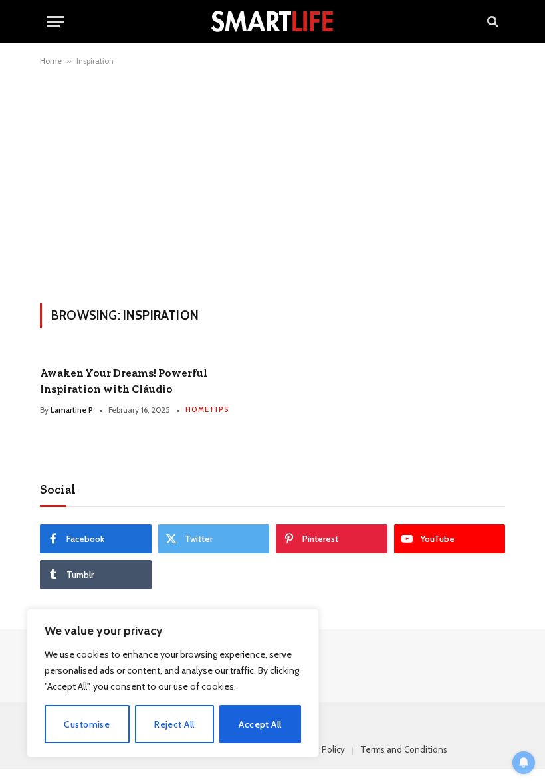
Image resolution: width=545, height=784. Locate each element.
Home (51, 61)
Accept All (260, 724)
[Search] (491, 22)
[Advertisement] (272, 182)
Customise (87, 724)
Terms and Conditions (403, 749)
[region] (173, 683)
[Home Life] (272, 21)
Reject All (174, 724)
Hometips (207, 409)
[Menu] (55, 22)
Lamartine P (72, 410)
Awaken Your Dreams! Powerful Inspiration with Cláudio (123, 380)
